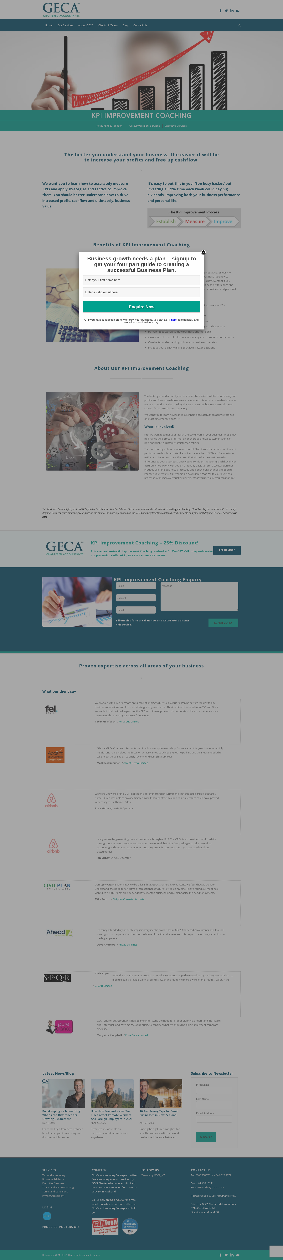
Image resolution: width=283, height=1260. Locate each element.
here (174, 319)
